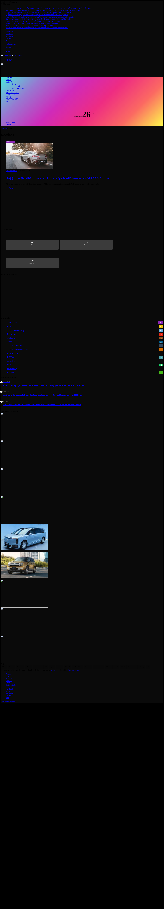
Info (8, 101)
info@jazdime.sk (73, 670)
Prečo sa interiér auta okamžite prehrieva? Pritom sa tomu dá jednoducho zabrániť (37, 28)
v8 (148, 667)
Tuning (142, 667)
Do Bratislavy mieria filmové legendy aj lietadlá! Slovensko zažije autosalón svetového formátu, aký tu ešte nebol (49, 8)
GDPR (8, 683)
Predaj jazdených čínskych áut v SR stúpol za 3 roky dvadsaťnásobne (32, 23)
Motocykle (12, 95)
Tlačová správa (132, 667)
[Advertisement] (82, 208)
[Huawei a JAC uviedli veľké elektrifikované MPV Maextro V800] (24, 550)
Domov (9, 78)
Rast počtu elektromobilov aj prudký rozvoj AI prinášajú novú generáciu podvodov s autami (40, 17)
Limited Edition (77, 667)
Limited (67, 667)
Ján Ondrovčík (11, 171)
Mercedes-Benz (98, 667)
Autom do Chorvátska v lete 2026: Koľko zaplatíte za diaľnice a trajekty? (33, 21)
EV (46, 667)
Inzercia (9, 678)
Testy (9, 82)
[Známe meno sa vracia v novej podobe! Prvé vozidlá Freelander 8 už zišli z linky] (24, 522)
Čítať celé (9, 188)
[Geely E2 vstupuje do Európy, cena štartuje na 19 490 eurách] (24, 633)
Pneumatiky (12, 369)
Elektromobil (37, 667)
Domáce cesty (18, 330)
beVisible (54, 670)
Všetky (13, 84)
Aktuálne (11, 361)
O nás (8, 676)
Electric (29, 667)
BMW (4, 667)
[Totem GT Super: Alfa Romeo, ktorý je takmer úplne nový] (24, 466)
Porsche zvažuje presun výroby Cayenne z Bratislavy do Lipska (30, 26)
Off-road (108, 667)
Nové (8, 80)
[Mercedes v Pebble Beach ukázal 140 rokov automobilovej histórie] (24, 494)
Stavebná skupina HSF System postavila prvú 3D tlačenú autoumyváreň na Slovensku (38, 19)
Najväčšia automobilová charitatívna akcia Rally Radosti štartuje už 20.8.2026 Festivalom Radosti (43, 10)
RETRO (9, 97)
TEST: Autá (15, 86)
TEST (122, 667)
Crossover (20, 667)
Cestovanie (12, 99)
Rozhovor (11, 372)
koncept (60, 667)
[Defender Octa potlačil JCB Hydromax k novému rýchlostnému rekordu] (24, 605)
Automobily (12, 93)
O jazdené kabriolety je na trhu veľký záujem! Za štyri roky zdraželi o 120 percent (37, 15)
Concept (11, 667)
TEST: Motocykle (17, 88)
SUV (116, 667)
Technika (11, 90)
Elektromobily (13, 353)
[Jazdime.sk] (11, 56)
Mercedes (88, 667)
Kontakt (9, 681)
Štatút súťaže (11, 685)
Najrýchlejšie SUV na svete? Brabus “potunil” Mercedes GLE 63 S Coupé (57, 178)
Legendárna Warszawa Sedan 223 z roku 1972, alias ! (39, 13)
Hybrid (52, 667)
